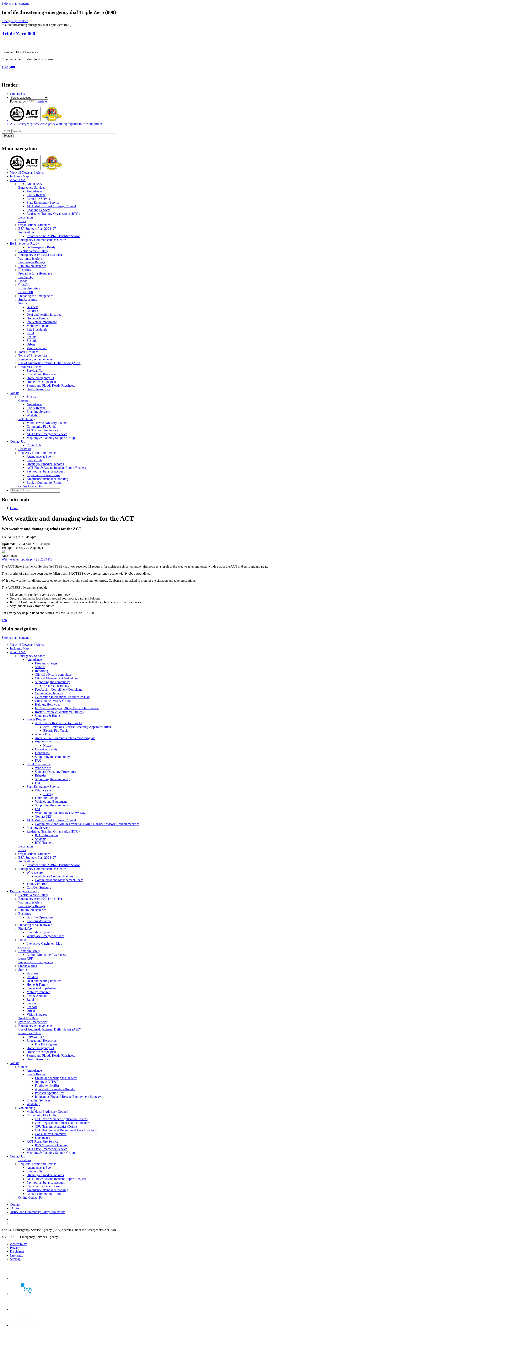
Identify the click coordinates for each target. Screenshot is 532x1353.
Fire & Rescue (36, 195)
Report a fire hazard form (43, 475)
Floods (22, 281)
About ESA (18, 180)
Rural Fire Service (38, 198)
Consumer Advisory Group (53, 700)
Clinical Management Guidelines (56, 678)
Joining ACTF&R (47, 1081)
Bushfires (24, 269)
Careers (23, 400)
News (22, 221)
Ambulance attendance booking (47, 479)
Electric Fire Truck (55, 730)
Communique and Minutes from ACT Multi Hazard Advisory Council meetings (87, 824)
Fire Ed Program (46, 1044)
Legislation (25, 217)
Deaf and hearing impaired (44, 314)
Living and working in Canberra (56, 1078)
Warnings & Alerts (30, 258)
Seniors (31, 337)
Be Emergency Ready (24, 243)
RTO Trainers (44, 842)
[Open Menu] (6, 140)
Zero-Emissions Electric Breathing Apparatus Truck (77, 727)
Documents (42, 1137)
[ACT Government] (24, 1325)
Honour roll (42, 753)
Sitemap (15, 1259)
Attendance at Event (40, 456)
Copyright (16, 1255)
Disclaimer (17, 1251)
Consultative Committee (50, 1134)
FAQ (38, 760)
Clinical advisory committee (53, 674)
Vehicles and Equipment (51, 801)
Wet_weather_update (28, 559)
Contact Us (17, 93)
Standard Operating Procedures (55, 771)
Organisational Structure (34, 225)
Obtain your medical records (45, 464)
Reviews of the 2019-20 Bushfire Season (53, 236)
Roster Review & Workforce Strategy (59, 712)
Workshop (33, 415)
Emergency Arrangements (35, 359)
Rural (30, 333)
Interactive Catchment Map (44, 943)
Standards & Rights (47, 715)
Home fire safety (29, 288)
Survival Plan (35, 370)
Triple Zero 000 (18, 33)
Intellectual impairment (42, 322)
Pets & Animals (37, 329)
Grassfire (24, 284)
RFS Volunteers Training (51, 1145)
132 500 (8, 67)
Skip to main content (15, 3)
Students (40, 839)
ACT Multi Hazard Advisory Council (51, 206)
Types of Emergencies (32, 355)
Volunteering (26, 419)
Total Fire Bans (28, 352)
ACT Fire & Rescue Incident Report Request (56, 467)
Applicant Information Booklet (55, 1089)
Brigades (41, 775)
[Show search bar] (3, 140)
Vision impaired (37, 348)
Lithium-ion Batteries (32, 266)
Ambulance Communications (54, 876)
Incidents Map (19, 176)
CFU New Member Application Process (61, 1119)
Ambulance (34, 191)
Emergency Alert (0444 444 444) (40, 254)
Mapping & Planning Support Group (51, 438)
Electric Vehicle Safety (33, 251)
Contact (15, 1204)
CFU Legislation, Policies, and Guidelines (62, 1123)
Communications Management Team (59, 880)
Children (32, 311)
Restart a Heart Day (56, 685)
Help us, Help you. (47, 704)
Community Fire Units (41, 426)
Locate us (24, 449)
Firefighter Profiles (47, 1085)
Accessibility (18, 1244)
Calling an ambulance (49, 693)
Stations (40, 667)
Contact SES (43, 816)
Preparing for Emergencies (35, 296)
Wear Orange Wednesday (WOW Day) (60, 812)
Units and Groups (46, 798)
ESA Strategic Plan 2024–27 (37, 228)
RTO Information (46, 835)
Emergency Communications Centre (42, 240)
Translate (41, 101)
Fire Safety (25, 277)
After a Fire (42, 734)
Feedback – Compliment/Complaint (58, 689)
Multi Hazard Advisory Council (47, 423)
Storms (22, 303)
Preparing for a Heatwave (35, 273)
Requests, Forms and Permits (37, 452)
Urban (31, 344)
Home (14, 508)
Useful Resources (38, 389)
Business (32, 307)
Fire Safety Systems (40, 932)
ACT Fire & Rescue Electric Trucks (58, 723)
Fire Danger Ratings (31, 262)
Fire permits (34, 460)
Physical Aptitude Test (49, 1093)
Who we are (43, 742)
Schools (32, 340)
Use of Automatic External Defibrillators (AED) (49, 363)
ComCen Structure (39, 887)
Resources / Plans (29, 367)
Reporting (41, 671)
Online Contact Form (32, 486)
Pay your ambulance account (45, 471)
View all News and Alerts (27, 172)
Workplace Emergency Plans (45, 936)
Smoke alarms (27, 299)
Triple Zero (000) (38, 883)
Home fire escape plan (41, 381)
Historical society (46, 749)
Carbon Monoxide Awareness (46, 954)
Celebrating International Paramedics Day (62, 697)
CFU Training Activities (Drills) (56, 1126)
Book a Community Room (44, 482)
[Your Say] (24, 1294)
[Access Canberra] (24, 1309)
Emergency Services (31, 187)
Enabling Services (38, 210)
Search (6, 131)
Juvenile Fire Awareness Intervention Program (65, 738)
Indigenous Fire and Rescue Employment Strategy (68, 1096)
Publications (26, 232)
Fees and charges (46, 663)
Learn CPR (25, 292)
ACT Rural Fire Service (42, 430)
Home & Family (37, 318)
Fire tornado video (39, 921)
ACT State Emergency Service (47, 434)
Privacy (15, 1247)
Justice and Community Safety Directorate (37, 1212)
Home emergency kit (40, 378)
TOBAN (16, 1208)
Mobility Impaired (38, 325)
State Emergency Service (43, 202)
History (48, 745)
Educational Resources (42, 374)
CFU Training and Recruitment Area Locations (66, 1130)
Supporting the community (52, 682)
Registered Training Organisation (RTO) (53, 213)
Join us (14, 393)
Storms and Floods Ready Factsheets (51, 385)
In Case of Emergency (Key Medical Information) (67, 708)
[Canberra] (24, 1278)
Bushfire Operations (40, 917)
